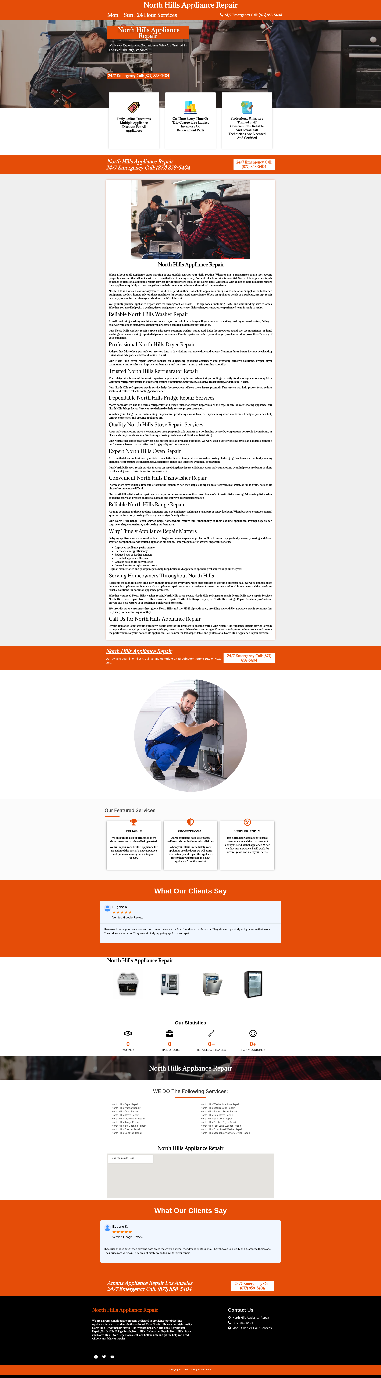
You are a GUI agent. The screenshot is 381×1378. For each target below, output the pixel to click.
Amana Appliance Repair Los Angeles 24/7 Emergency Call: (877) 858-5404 (149, 1286)
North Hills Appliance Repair (139, 651)
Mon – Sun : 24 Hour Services (142, 15)
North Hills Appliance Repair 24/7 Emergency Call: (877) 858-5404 (148, 164)
